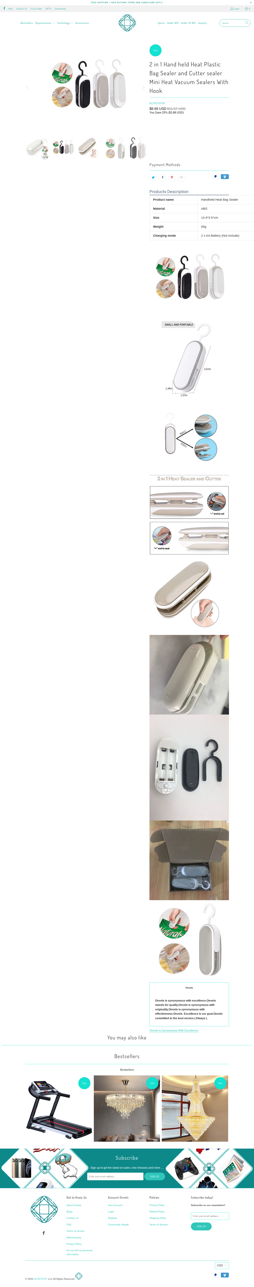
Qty (151, 134)
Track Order (36, 8)
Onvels (189, 987)
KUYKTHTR (157, 103)
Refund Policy (156, 1211)
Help (10, 8)
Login (236, 8)
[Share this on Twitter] (153, 178)
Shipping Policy (157, 1218)
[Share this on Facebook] (162, 178)
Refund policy (74, 1237)
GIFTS (48, 8)
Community (60, 8)
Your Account (115, 1205)
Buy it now (210, 149)
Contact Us (21, 8)
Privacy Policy (74, 1244)
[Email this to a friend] (181, 178)
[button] (45, 23)
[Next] (143, 87)
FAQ (69, 1224)
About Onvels (74, 1205)
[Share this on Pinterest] (172, 178)
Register (112, 1218)
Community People (118, 1224)
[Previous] (27, 87)
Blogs (70, 1211)
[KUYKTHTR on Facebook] (4, 8)
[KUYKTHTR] (127, 23)
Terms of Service (158, 1224)
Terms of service (75, 1231)
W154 (154, 125)
